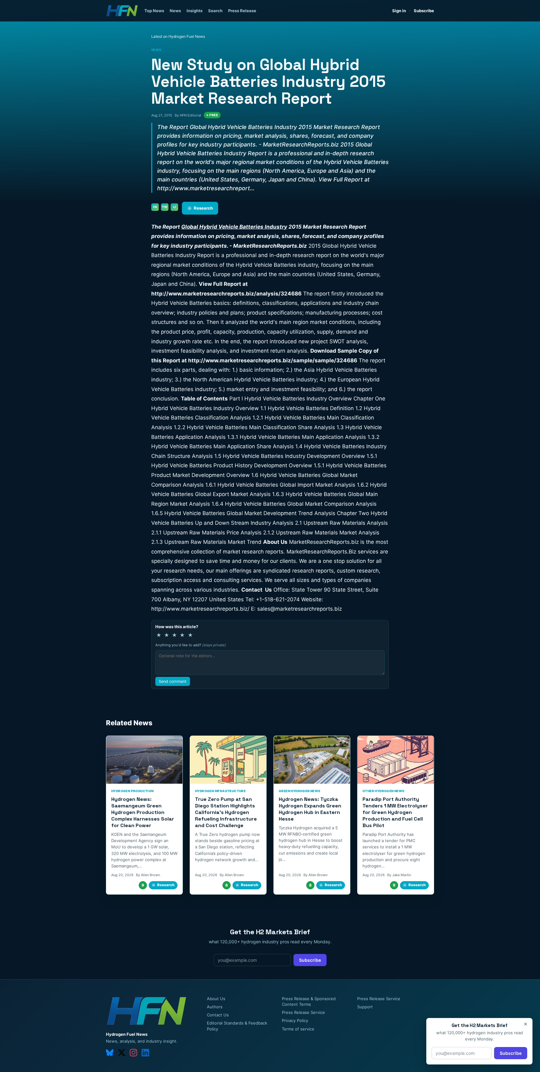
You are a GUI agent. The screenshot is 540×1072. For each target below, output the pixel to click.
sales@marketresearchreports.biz (299, 609)
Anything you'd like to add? (190, 645)
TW (165, 207)
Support (365, 1006)
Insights (194, 10)
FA (155, 207)
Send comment (173, 681)
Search (215, 10)
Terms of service (298, 1028)
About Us (216, 998)
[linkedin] (145, 1052)
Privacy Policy (295, 1020)
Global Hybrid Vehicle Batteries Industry (234, 227)
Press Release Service (303, 1012)
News (175, 10)
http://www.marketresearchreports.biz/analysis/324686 (226, 293)
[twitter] (121, 1052)
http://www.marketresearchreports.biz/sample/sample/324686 (272, 360)
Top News (154, 10)
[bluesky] (109, 1052)
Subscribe (424, 10)
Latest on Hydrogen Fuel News (178, 36)
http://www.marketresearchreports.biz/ (200, 609)
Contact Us (218, 1014)
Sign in (399, 10)
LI (174, 207)
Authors (214, 1006)
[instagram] (133, 1052)
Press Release (242, 10)
